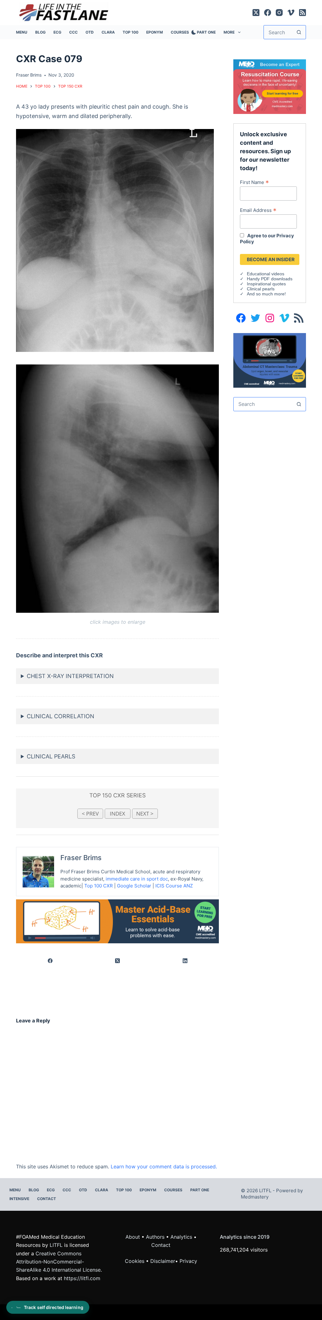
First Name (254, 182)
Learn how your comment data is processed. (164, 1166)
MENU (21, 32)
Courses (180, 32)
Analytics (181, 1237)
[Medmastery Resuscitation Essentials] (269, 86)
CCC (73, 32)
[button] (115, 240)
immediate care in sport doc (137, 879)
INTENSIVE (19, 1198)
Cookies (135, 1261)
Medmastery (255, 1197)
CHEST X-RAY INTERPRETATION (70, 676)
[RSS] (302, 12)
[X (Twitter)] (256, 12)
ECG (57, 32)
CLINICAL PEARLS (51, 756)
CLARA (108, 32)
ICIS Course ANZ (174, 886)
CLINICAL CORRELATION (60, 716)
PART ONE (206, 32)
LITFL (56, 1245)
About (132, 1237)
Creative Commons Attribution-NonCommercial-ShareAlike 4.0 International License (58, 1261)
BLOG (40, 32)
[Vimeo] (290, 12)
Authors (155, 1237)
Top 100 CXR (98, 886)
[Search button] (299, 32)
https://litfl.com (82, 1278)
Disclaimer (162, 1261)
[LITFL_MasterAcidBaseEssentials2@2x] (117, 921)
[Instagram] (279, 12)
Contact (46, 1198)
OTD (90, 32)
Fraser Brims (81, 858)
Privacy (188, 1261)
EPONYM (154, 32)
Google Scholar (134, 886)
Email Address (258, 210)
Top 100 (130, 32)
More (229, 32)
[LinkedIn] (185, 961)
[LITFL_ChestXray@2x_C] (269, 360)
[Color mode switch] (192, 32)
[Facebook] (267, 12)
